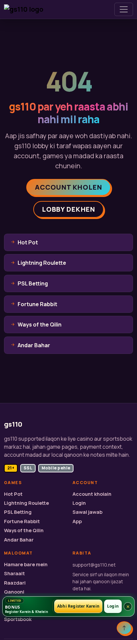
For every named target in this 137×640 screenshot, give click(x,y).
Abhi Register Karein (78, 606)
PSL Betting (18, 512)
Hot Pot (13, 494)
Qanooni (14, 592)
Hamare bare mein (26, 564)
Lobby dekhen (68, 209)
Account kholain (91, 494)
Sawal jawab (87, 512)
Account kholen (68, 187)
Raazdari (15, 583)
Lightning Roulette (26, 503)
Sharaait (14, 573)
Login (79, 503)
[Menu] (123, 9)
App (77, 521)
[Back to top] (124, 628)
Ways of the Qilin (24, 530)
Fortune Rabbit (22, 521)
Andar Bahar (19, 540)
